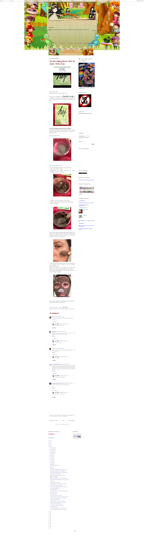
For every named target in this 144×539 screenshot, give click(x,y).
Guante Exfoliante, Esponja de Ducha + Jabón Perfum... (59, 472)
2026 (51, 440)
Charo (53, 348)
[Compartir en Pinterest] (67, 307)
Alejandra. (55, 43)
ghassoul (53, 308)
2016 (50, 519)
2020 (50, 513)
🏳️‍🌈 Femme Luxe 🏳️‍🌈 (53, 476)
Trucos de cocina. (70, 43)
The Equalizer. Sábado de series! (55, 488)
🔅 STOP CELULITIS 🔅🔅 (83, 207)
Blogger (75, 531)
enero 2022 (52, 464)
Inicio (63, 420)
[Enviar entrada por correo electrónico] (60, 307)
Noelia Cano (54, 331)
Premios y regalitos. (62, 43)
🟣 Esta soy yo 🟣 (78, 43)
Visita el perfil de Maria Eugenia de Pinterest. (87, 179)
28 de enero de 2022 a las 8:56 (59, 316)
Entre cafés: (52, 481)
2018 (50, 516)
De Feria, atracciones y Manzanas (55, 503)
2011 (50, 526)
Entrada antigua (71, 420)
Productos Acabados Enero (54, 465)
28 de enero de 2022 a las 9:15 (61, 331)
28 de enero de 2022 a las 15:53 (65, 364)
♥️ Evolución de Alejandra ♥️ (88, 43)
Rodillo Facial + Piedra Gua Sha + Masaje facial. (57, 471)
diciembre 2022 (53, 447)
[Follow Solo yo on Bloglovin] (51, 434)
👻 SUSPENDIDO (82, 200)
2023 (50, 445)
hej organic (62, 308)
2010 (50, 528)
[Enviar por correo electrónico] (62, 307)
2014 (50, 522)
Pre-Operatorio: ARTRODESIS (55, 499)
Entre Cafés (52, 468)
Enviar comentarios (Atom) (64, 424)
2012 (50, 525)
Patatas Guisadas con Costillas (55, 482)
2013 (50, 523)
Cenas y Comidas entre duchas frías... (56, 495)
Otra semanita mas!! (53, 492)
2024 (50, 443)
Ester (53, 316)
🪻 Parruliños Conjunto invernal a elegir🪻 (86, 202)
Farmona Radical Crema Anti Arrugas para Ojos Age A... (59, 491)
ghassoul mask (57, 308)
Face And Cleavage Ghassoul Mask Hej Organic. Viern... (59, 469)
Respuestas (55, 322)
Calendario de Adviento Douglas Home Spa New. (57, 475)
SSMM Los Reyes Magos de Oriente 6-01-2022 (57, 502)
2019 (50, 514)
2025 (51, 442)
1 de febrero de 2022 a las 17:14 (64, 375)
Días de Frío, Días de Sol (54, 506)
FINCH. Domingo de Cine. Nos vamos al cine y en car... (58, 508)
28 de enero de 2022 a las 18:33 (67, 383)
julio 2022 (52, 455)
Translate (87, 137)
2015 (50, 520)
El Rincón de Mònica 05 (56, 364)
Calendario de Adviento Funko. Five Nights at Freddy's (58, 478)
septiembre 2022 (53, 452)
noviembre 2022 (53, 449)
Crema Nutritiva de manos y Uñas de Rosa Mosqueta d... (59, 496)
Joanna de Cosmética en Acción (57, 383)
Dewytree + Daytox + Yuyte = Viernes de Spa (57, 501)
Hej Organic (62, 69)
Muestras (51, 466)
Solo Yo (54, 307)
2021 (50, 511)
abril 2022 (52, 459)
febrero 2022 (52, 462)
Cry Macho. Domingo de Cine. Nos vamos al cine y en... (59, 486)
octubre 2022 (52, 450)
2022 (51, 446)
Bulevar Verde (85, 209)
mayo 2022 (52, 458)
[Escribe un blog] (63, 307)
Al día (51, 43)
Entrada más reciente (53, 420)
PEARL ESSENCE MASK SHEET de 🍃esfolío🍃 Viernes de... (59, 479)
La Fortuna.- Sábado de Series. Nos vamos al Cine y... (58, 509)
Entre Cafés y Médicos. (54, 489)
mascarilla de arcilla (67, 308)
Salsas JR (85, 215)
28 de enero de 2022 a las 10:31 (59, 348)
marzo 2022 (52, 461)
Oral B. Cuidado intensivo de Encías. (55, 473)
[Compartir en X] (64, 307)
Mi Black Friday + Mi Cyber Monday (56, 485)
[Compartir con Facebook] (65, 307)
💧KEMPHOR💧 (81, 223)
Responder (53, 319)
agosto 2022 (52, 453)
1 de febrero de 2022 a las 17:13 (64, 324)
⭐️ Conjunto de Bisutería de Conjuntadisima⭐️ (84, 205)
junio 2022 (52, 456)
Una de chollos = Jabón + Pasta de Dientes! (57, 505)
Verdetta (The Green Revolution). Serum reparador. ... (58, 483)
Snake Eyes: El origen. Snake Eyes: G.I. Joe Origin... (58, 498)
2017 (50, 517)
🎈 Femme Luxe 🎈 (53, 493)
